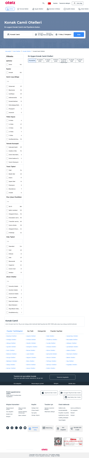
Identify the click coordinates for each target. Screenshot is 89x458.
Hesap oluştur (35, 415)
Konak (11, 72)
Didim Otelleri (50, 368)
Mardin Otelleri (31, 343)
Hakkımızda (61, 408)
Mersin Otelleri (51, 357)
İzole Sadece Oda (14, 158)
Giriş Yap (79, 3)
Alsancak (12, 86)
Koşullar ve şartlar (63, 412)
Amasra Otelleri (51, 347)
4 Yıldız (11, 124)
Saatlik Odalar (70, 9)
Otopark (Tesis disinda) (14, 214)
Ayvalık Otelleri (11, 347)
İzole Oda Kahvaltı (14, 154)
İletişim (56, 383)
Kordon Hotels (13, 290)
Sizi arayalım (17, 383)
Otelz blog (49, 428)
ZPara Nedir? (35, 410)
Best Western (13, 305)
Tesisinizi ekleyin (64, 3)
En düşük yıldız (47, 60)
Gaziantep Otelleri (72, 336)
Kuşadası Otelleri (71, 364)
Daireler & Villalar (54, 9)
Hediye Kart (35, 408)
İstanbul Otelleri (11, 336)
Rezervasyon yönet (37, 383)
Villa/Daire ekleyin (49, 411)
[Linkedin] (20, 427)
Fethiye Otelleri (51, 361)
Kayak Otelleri (39, 9)
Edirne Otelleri (31, 364)
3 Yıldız (11, 128)
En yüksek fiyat (79, 60)
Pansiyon (12, 185)
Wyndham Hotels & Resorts (14, 308)
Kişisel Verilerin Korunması (22, 412)
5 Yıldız (11, 120)
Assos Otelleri (30, 368)
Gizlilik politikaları (63, 417)
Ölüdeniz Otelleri (51, 339)
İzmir (10, 64)
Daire (10, 177)
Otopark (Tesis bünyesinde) (14, 229)
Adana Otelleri (70, 350)
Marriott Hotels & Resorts (14, 301)
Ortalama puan (55, 60)
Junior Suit (12, 268)
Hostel (11, 192)
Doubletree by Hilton (14, 312)
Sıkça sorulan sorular (22, 408)
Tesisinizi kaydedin (63, 377)
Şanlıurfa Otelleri (51, 354)
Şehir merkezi (13, 210)
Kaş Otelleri (70, 361)
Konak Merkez (13, 101)
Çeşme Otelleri (31, 336)
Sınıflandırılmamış (14, 139)
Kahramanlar (13, 97)
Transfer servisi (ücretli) (14, 221)
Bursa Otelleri (30, 350)
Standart (11, 246)
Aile (10, 257)
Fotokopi (11, 232)
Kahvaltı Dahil (13, 147)
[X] (16, 427)
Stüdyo (11, 272)
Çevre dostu (13, 225)
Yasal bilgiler (62, 420)
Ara (78, 34)
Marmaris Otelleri (71, 354)
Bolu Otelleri (30, 361)
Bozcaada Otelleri (72, 339)
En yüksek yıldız (40, 60)
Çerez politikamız (76, 408)
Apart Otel (12, 181)
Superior (11, 265)
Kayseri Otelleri (31, 357)
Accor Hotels (13, 297)
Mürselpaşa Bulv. (14, 105)
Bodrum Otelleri (11, 354)
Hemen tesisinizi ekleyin (49, 408)
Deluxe (11, 253)
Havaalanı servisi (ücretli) (14, 217)
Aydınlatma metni (63, 415)
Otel (10, 170)
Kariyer (73, 415)
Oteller (11, 9)
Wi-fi (10, 206)
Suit (10, 250)
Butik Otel (12, 174)
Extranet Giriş (35, 429)
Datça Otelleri (10, 364)
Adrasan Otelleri (71, 343)
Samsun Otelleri (51, 364)
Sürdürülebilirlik (62, 410)
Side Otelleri (50, 336)
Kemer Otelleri (11, 368)
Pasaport (12, 108)
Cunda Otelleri (50, 343)
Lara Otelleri (30, 354)
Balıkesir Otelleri (11, 361)
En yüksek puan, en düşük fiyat (64, 60)
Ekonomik (12, 261)
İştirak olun (71, 383)
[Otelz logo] (10, 3)
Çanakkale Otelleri (72, 347)
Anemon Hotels (13, 293)
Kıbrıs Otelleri (50, 350)
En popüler (32, 60)
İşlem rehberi (22, 415)
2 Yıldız (11, 131)
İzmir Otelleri (10, 350)
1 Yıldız (11, 135)
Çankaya (11, 93)
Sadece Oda (13, 151)
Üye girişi (34, 412)
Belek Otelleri (70, 357)
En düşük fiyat (71, 60)
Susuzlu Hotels (13, 286)
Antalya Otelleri (11, 339)
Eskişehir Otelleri (31, 347)
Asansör (11, 112)
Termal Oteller (24, 9)
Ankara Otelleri (31, 339)
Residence (12, 189)
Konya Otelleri (10, 357)
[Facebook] (7, 427)
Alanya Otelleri (11, 343)
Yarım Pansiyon (13, 162)
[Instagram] (12, 427)
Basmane (12, 90)
